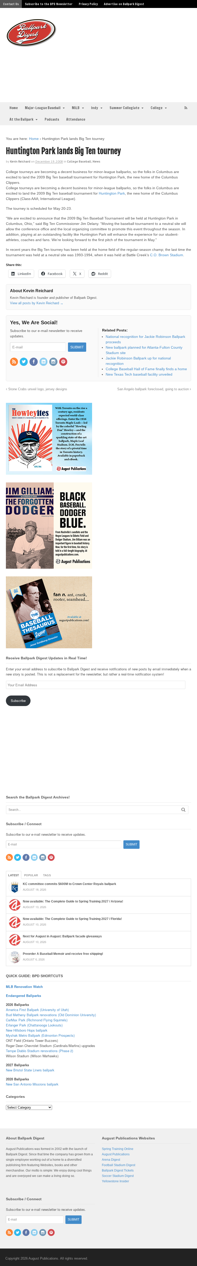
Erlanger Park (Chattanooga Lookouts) (34, 1025)
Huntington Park (112, 193)
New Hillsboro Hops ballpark (26, 1030)
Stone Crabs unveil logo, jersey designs (37, 389)
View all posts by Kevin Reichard (36, 303)
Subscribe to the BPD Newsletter (49, 4)
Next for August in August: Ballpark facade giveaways (62, 936)
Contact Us (11, 4)
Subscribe (18, 700)
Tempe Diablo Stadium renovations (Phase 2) (39, 1050)
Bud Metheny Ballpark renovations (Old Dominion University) (51, 1014)
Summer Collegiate (124, 107)
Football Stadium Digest (118, 1165)
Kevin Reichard (20, 161)
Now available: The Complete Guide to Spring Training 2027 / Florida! (72, 919)
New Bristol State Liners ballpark (30, 1070)
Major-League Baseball (43, 107)
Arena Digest (111, 1160)
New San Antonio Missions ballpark (32, 1084)
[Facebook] (33, 362)
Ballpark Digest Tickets (118, 1170)
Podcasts (52, 119)
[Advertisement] (129, 54)
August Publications (116, 1154)
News (96, 161)
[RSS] (14, 362)
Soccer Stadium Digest (118, 1176)
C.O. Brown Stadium (166, 255)
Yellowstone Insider (115, 1181)
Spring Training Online (117, 1149)
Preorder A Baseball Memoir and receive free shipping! (63, 954)
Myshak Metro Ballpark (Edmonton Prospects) (40, 1035)
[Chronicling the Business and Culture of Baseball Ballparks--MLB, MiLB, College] (31, 45)
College (156, 107)
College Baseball (79, 161)
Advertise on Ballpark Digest (124, 4)
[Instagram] (53, 362)
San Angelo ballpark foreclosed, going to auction (153, 389)
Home (13, 107)
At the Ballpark (21, 119)
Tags (47, 875)
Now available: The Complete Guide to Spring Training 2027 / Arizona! (73, 901)
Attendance (75, 119)
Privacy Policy (88, 4)
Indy (94, 107)
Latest (13, 875)
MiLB (76, 107)
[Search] (183, 809)
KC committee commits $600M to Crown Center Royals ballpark (69, 884)
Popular (31, 875)
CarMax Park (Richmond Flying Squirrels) (36, 1019)
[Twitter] (24, 362)
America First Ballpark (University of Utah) (37, 1009)
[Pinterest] (63, 362)
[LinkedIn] (44, 362)
